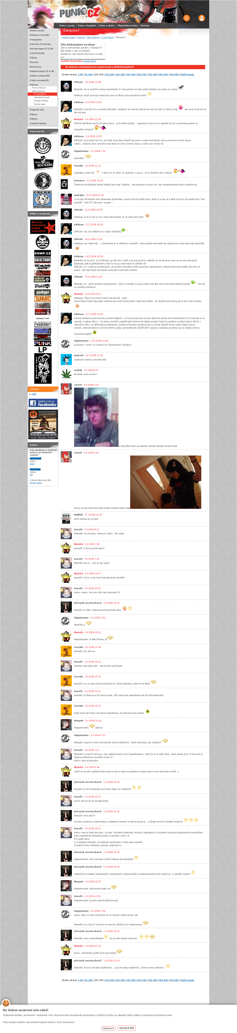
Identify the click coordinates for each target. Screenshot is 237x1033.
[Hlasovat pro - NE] (41, 470)
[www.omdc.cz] (43, 438)
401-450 (163, 74)
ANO (32, 464)
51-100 (88, 74)
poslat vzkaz (89, 61)
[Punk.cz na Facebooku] (43, 406)
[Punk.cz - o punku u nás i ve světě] (80, 11)
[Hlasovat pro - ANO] (41, 459)
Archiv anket (36, 483)
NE (31, 475)
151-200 (109, 74)
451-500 (174, 74)
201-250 (120, 74)
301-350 (141, 74)
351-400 (152, 74)
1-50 (80, 74)
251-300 (131, 74)
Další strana (187, 74)
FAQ (34, 394)
